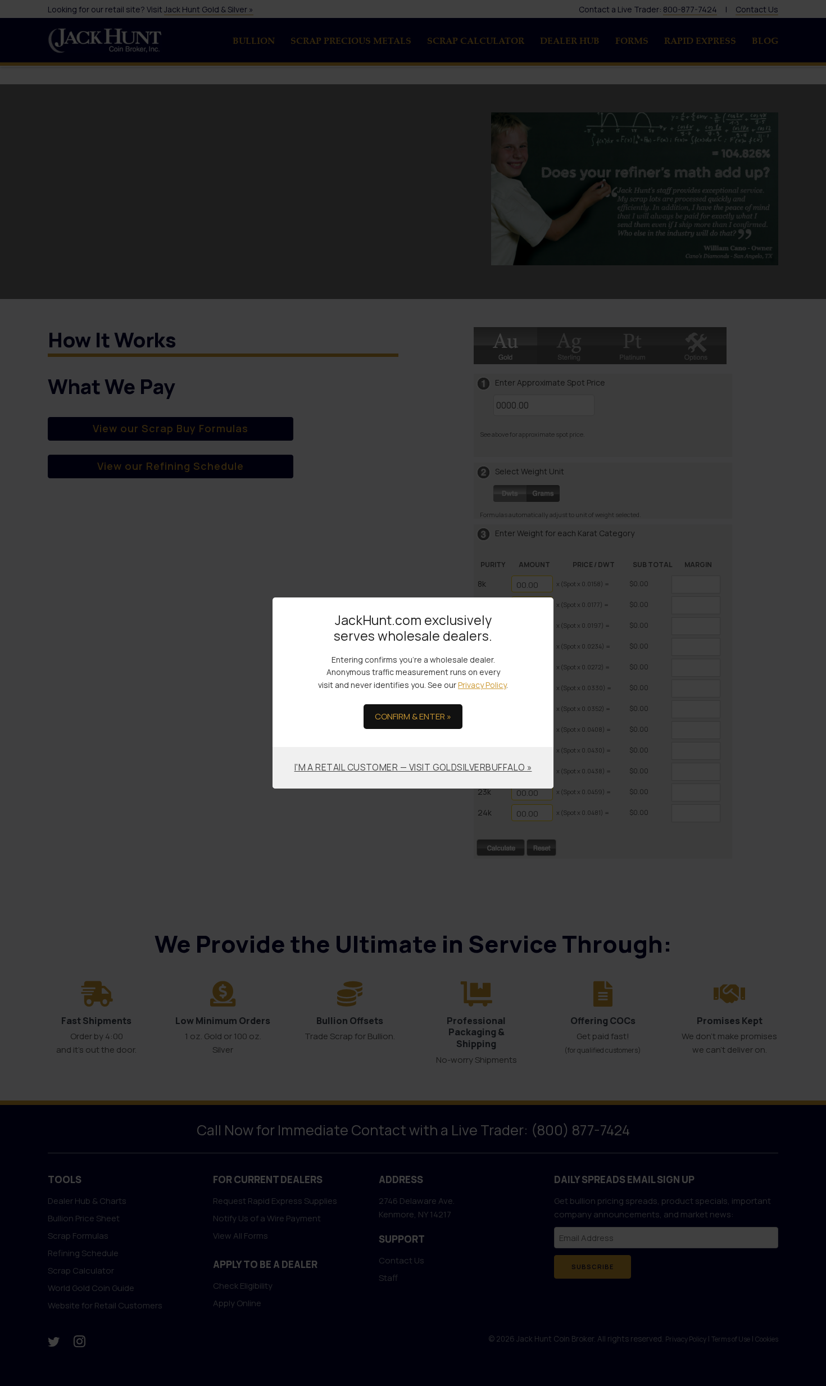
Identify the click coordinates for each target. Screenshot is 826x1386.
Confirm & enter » (413, 716)
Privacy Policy (482, 685)
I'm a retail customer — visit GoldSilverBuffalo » (413, 767)
